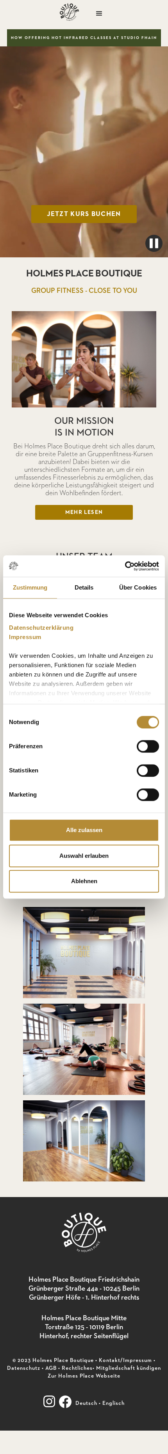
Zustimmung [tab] (30, 587)
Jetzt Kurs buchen (84, 214)
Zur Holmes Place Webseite (84, 1376)
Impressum (25, 637)
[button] (99, 13)
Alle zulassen (84, 830)
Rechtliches (77, 1368)
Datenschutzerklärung (41, 627)
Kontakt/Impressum (125, 1360)
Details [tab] (84, 587)
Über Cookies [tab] (138, 587)
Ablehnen (84, 881)
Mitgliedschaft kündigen (128, 1368)
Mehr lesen (84, 512)
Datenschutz (23, 1368)
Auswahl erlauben (84, 855)
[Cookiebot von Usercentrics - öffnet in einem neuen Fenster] (125, 566)
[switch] (148, 746)
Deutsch (86, 1403)
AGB (51, 1368)
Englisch (113, 1403)
